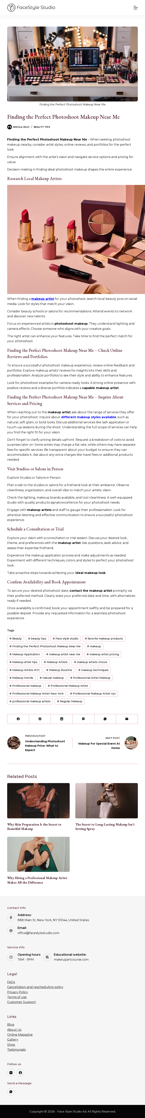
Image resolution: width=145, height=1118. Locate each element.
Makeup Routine (59, 670)
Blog (10, 1024)
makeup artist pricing (103, 654)
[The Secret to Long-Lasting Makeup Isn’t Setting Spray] (106, 800)
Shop (11, 1045)
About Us (14, 1030)
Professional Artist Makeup (90, 678)
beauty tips (37, 638)
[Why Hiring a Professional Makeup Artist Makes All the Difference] (38, 854)
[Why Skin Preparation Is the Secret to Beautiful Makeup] (38, 800)
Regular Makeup (69, 701)
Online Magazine (20, 1034)
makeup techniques (93, 670)
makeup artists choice (90, 662)
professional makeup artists (30, 701)
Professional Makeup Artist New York (36, 693)
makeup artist (42, 299)
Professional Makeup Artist (68, 685)
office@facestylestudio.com (38, 933)
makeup (94, 646)
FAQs (11, 982)
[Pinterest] (40, 719)
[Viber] (83, 719)
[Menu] (136, 7)
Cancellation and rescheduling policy (35, 987)
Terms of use (17, 997)
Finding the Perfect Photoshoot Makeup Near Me (45, 646)
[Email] (127, 719)
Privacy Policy (17, 992)
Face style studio (65, 638)
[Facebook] (18, 719)
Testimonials (16, 1049)
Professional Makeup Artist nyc (93, 693)
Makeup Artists (56, 662)
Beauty (15, 638)
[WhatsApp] (105, 719)
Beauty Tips (42, 127)
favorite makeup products (104, 638)
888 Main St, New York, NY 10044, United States (53, 920)
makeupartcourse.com (71, 959)
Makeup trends (21, 678)
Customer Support (21, 1002)
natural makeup (52, 678)
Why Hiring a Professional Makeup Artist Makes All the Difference (37, 880)
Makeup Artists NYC (24, 670)
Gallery (12, 1039)
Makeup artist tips (23, 662)
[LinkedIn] (61, 719)
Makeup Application (24, 654)
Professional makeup (25, 685)
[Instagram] (11, 1072)
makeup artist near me (63, 654)
